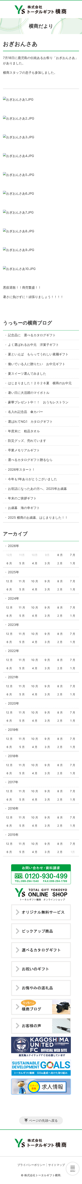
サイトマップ (56, 1164)
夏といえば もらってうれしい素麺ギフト (38, 354)
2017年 (13, 782)
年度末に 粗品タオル (24, 431)
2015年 (13, 835)
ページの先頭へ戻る (43, 1120)
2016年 (13, 808)
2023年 (13, 625)
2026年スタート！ (21, 469)
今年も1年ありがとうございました (32, 479)
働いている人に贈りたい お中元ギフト (36, 364)
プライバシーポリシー (31, 1164)
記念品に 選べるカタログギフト (32, 335)
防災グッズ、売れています (27, 441)
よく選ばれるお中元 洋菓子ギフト (33, 345)
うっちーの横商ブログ (27, 323)
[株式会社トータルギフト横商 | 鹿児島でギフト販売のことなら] (41, 9)
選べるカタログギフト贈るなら (30, 460)
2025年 (13, 572)
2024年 (13, 598)
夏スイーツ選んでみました (27, 373)
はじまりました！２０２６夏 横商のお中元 (40, 383)
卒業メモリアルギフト (24, 450)
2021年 (13, 677)
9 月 (47, 581)
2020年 (13, 703)
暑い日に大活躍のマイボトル (28, 393)
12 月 (9, 581)
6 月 (9, 563)
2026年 (13, 546)
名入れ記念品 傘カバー (25, 412)
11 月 (22, 581)
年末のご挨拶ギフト (22, 498)
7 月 (72, 555)
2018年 (13, 756)
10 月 (34, 581)
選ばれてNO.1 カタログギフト (30, 421)
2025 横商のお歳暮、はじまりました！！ (38, 517)
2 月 (59, 563)
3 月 (47, 563)
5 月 (22, 563)
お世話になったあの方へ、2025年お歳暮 (37, 489)
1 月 (72, 563)
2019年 (13, 730)
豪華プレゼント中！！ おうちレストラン (38, 402)
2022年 (13, 651)
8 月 (60, 555)
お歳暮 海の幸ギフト (24, 508)
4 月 (34, 563)
